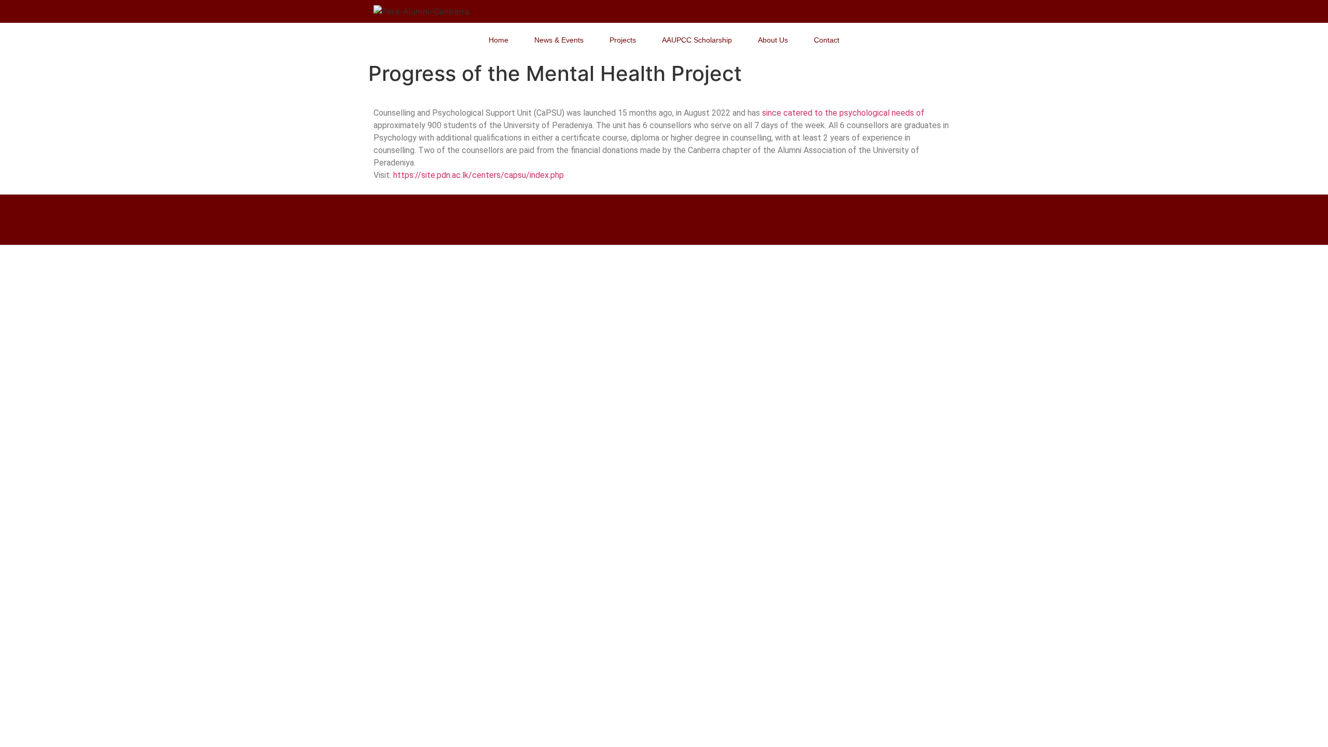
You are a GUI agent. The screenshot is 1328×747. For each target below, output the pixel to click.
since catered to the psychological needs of (842, 113)
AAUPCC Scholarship (697, 40)
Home (498, 40)
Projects (623, 40)
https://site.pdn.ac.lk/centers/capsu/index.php (478, 175)
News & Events (559, 40)
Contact (826, 40)
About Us (773, 40)
